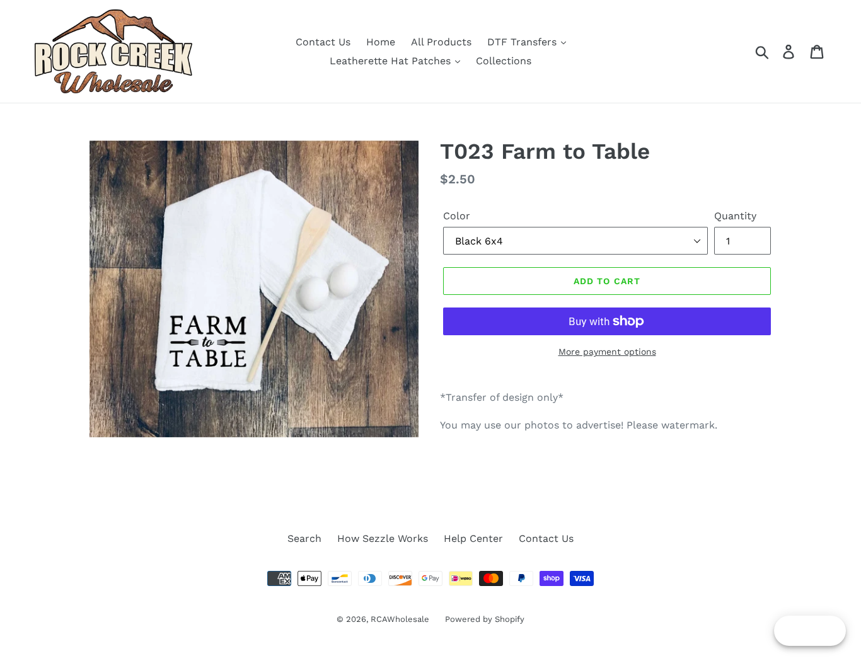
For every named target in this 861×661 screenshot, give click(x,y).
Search (304, 538)
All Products (441, 42)
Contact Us (323, 42)
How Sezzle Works (382, 538)
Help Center (473, 538)
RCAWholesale (400, 619)
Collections (503, 61)
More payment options (607, 352)
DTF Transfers (523, 42)
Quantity (735, 216)
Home (380, 42)
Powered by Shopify (484, 619)
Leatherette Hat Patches (392, 61)
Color (456, 216)
